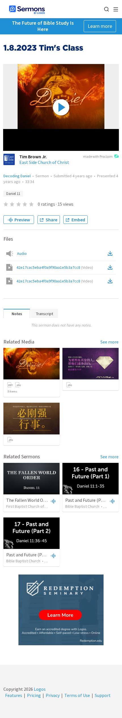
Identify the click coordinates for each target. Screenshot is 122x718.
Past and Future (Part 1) (88, 500)
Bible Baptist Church (82, 506)
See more (109, 342)
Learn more (100, 26)
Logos (39, 689)
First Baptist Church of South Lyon (34, 506)
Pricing (34, 695)
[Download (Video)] (111, 267)
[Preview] (52, 501)
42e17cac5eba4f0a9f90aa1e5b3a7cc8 (54, 267)
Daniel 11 (13, 193)
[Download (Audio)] (111, 253)
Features (13, 695)
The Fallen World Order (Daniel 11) (39, 500)
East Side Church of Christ (44, 162)
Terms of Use (77, 695)
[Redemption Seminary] (61, 610)
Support (103, 695)
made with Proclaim (98, 156)
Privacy (53, 695)
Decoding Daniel (17, 175)
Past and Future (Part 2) (29, 554)
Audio (22, 253)
